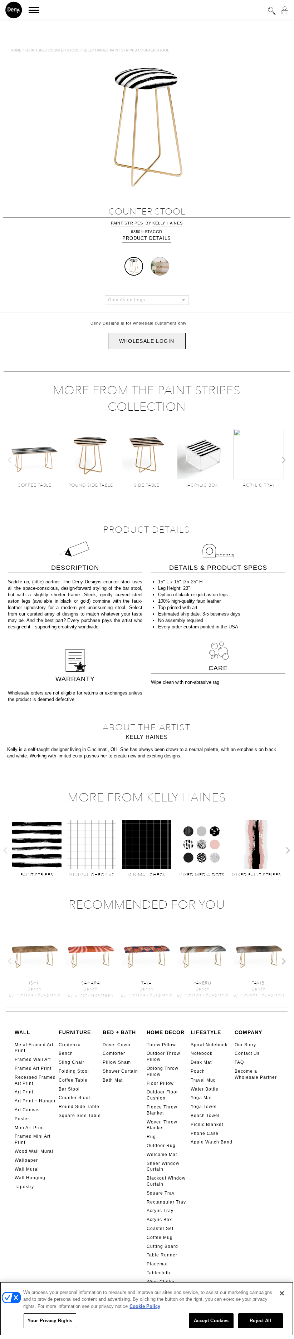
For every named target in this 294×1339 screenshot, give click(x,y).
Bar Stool (69, 1089)
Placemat (157, 1263)
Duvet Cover (117, 1044)
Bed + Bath (119, 1032)
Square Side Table (80, 1115)
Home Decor (166, 1032)
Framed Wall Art (33, 1059)
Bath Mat (113, 1080)
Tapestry (24, 1186)
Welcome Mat (162, 1154)
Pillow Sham (117, 1062)
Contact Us (247, 1053)
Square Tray (161, 1193)
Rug (151, 1136)
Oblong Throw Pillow (162, 1071)
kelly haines (167, 223)
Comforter (114, 1053)
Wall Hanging (30, 1177)
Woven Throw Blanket (162, 1125)
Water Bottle (205, 1089)
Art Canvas (27, 1109)
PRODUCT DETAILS (146, 238)
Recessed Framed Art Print (35, 1080)
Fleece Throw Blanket (162, 1110)
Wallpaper (26, 1160)
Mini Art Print (29, 1127)
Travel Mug (203, 1080)
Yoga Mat (201, 1097)
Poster (22, 1118)
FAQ (239, 1062)
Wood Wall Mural (34, 1151)
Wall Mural (27, 1169)
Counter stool (63, 50)
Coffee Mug (160, 1237)
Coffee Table (73, 1080)
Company (248, 1032)
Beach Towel (205, 1115)
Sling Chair (71, 1062)
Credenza (70, 1044)
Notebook (201, 1053)
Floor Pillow (160, 1083)
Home (16, 50)
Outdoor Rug (161, 1145)
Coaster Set (160, 1228)
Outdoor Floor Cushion (162, 1095)
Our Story (245, 1044)
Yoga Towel (204, 1106)
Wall (22, 1032)
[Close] (282, 1293)
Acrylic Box (159, 1219)
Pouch (198, 1071)
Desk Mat (201, 1062)
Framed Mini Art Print (32, 1139)
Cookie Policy (144, 1306)
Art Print (24, 1092)
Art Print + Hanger (35, 1100)
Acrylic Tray (160, 1210)
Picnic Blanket (207, 1124)
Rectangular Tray (166, 1202)
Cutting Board (162, 1246)
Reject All (260, 1320)
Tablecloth (158, 1272)
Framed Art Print (33, 1068)
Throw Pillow (161, 1044)
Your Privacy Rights (50, 1320)
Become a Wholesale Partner (256, 1074)
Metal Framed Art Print (34, 1047)
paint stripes (127, 223)
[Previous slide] (10, 460)
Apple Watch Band (211, 1142)
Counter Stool (74, 1097)
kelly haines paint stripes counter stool (126, 50)
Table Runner (162, 1255)
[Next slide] (283, 460)
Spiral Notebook (209, 1044)
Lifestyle (206, 1032)
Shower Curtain (120, 1071)
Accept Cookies (211, 1320)
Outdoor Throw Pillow (163, 1056)
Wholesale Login (147, 341)
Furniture (35, 50)
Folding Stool (74, 1071)
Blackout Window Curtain (166, 1181)
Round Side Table (79, 1106)
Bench (66, 1053)
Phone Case (205, 1133)
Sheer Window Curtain (163, 1166)
